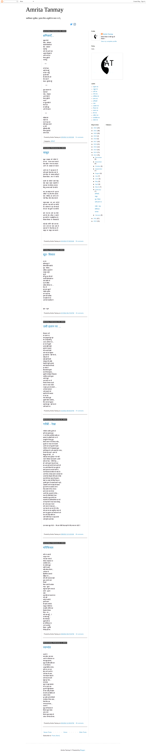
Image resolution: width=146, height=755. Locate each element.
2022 (95, 128)
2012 (95, 155)
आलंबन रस (96, 106)
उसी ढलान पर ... (52, 326)
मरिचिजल (48, 547)
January (98, 215)
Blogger (82, 750)
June (97, 179)
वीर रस (95, 113)
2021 (95, 130)
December (98, 157)
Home (65, 732)
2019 (95, 136)
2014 (95, 149)
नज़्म (94, 103)
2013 (95, 152)
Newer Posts (48, 732)
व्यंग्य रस (95, 94)
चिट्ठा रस (95, 108)
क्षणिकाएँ (53, 141)
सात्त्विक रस (96, 96)
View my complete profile (109, 41)
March (97, 187)
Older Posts (83, 732)
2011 (95, 218)
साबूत (46, 152)
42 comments (80, 634)
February (98, 189)
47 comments (80, 411)
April (96, 184)
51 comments (79, 137)
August (97, 173)
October (98, 166)
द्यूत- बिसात (49, 254)
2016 (95, 144)
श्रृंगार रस (95, 87)
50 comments (80, 241)
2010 (95, 221)
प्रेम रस (95, 91)
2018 (95, 139)
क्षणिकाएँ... (48, 35)
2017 (95, 141)
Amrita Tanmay (44, 9)
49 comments (79, 534)
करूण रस (95, 110)
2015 (95, 147)
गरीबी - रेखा (49, 424)
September (98, 169)
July (96, 176)
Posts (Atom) (56, 735)
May (96, 181)
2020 (95, 133)
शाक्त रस (95, 120)
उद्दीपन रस (95, 115)
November (98, 162)
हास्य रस (95, 98)
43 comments (80, 313)
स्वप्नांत (47, 647)
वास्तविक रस (96, 117)
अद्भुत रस (95, 89)
